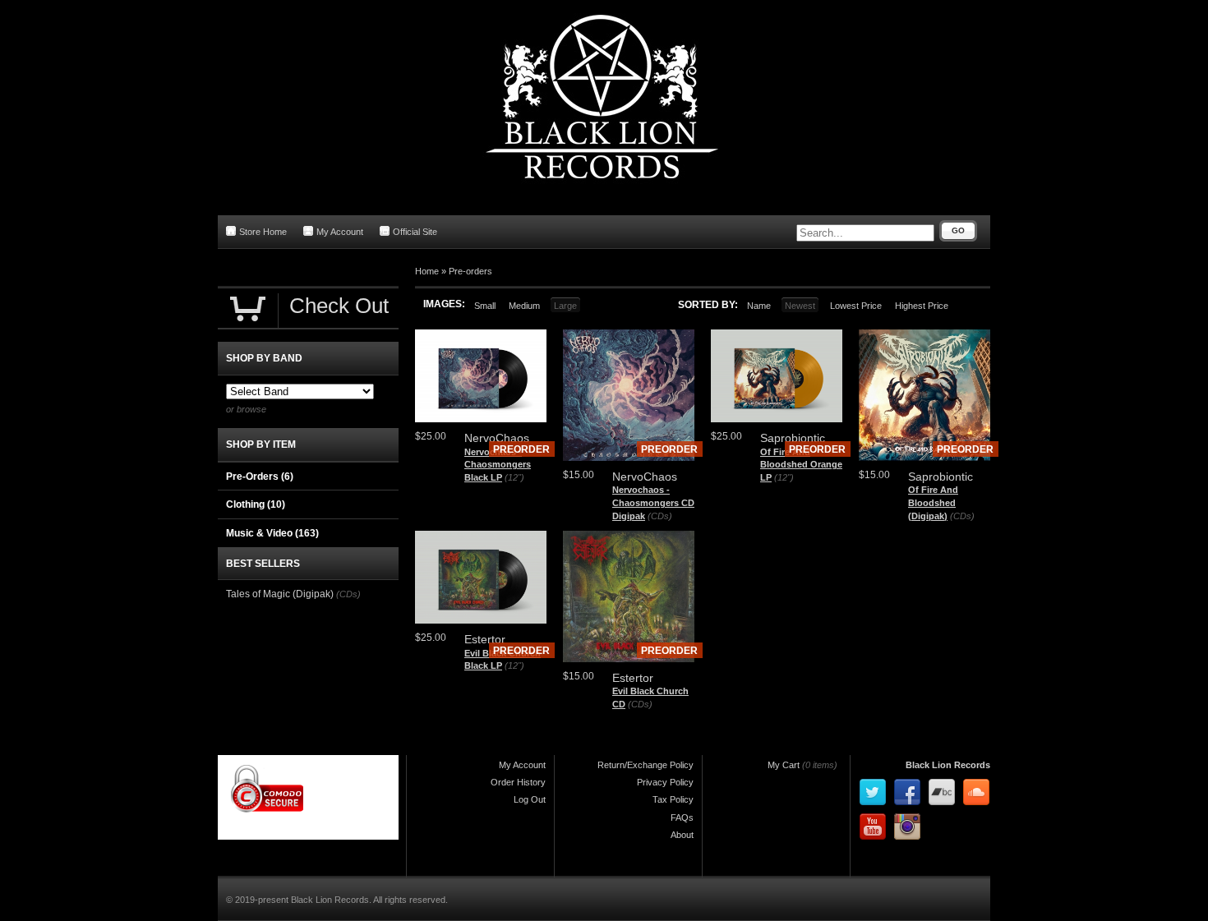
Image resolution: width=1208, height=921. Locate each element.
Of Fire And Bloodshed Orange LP (801, 464)
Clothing (255, 504)
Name (759, 306)
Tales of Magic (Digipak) (280, 594)
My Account (339, 232)
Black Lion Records (948, 765)
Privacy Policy (665, 782)
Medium (524, 306)
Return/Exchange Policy (645, 765)
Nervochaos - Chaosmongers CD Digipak (653, 502)
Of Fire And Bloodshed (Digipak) (933, 502)
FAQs (682, 817)
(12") (514, 477)
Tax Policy (673, 799)
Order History (518, 782)
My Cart (784, 765)
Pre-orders (470, 271)
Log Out (530, 799)
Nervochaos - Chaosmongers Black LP (497, 464)
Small (485, 306)
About (682, 835)
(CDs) (660, 516)
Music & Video (272, 533)
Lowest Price (856, 306)
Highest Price (921, 306)
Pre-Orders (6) (259, 476)
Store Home (263, 232)
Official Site (415, 232)
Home (427, 271)
